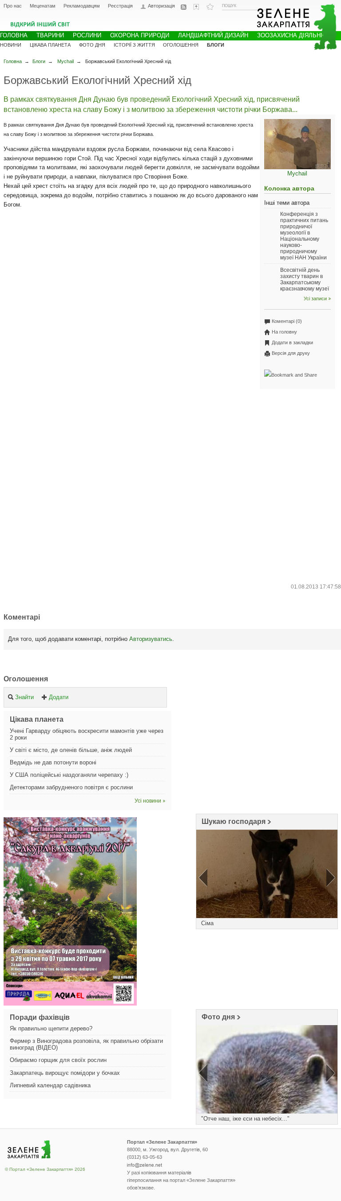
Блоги (38, 61)
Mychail (65, 61)
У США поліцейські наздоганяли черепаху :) (69, 775)
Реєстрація (120, 5)
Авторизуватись (150, 639)
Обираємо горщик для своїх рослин (58, 1060)
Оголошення (26, 679)
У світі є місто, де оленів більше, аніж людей (71, 750)
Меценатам (43, 5)
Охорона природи (139, 35)
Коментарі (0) (287, 321)
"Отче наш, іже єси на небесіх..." (245, 1118)
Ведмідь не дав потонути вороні (53, 762)
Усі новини (148, 801)
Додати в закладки (292, 342)
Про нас (13, 5)
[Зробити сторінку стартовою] (197, 7)
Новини (10, 45)
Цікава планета (50, 45)
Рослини (87, 35)
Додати (58, 697)
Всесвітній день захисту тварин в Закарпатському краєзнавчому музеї (304, 279)
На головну (284, 331)
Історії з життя (134, 45)
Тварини (50, 35)
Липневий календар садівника (50, 1085)
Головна (13, 61)
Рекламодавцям (81, 5)
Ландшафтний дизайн (213, 35)
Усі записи (315, 298)
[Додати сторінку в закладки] (210, 7)
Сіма (207, 923)
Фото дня (218, 1017)
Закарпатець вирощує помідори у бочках (65, 1073)
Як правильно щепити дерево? (51, 1028)
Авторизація (161, 6)
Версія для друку (291, 353)
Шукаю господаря (234, 821)
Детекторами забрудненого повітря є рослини (71, 787)
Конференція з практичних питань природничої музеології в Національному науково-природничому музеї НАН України (304, 236)
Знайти (24, 697)
